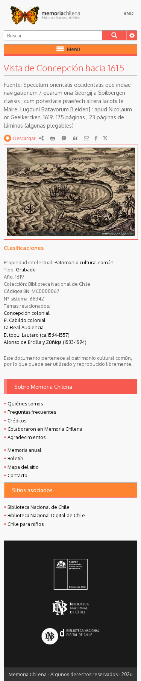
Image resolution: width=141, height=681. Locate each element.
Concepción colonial (27, 313)
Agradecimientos (26, 437)
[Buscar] (114, 35)
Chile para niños (26, 524)
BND (128, 13)
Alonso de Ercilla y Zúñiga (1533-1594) (45, 342)
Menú (73, 49)
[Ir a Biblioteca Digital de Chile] (70, 637)
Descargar (24, 138)
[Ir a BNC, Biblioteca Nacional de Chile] (70, 607)
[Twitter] (105, 138)
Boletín (15, 458)
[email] (86, 138)
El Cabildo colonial (24, 320)
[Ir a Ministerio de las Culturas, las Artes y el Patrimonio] (70, 574)
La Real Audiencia (24, 327)
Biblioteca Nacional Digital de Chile (46, 515)
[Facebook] (96, 138)
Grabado (26, 270)
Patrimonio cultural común (84, 262)
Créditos (17, 421)
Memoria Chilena (45, 15)
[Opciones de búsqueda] (131, 35)
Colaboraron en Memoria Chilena (45, 429)
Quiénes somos (25, 404)
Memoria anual (24, 450)
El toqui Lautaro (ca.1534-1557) (37, 335)
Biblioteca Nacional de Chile (39, 507)
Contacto (17, 475)
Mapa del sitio (23, 467)
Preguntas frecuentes (32, 412)
